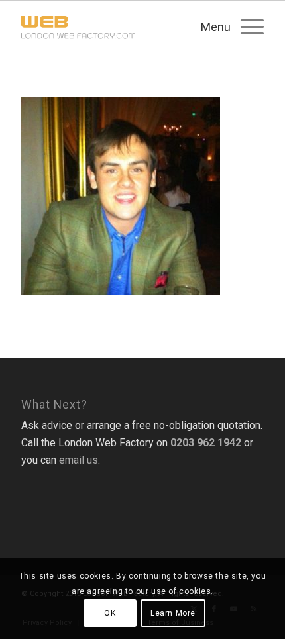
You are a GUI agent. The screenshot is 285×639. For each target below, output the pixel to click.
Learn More (173, 613)
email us (78, 460)
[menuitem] (245, 27)
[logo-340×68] (118, 27)
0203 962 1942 (205, 442)
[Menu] (245, 27)
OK (109, 613)
